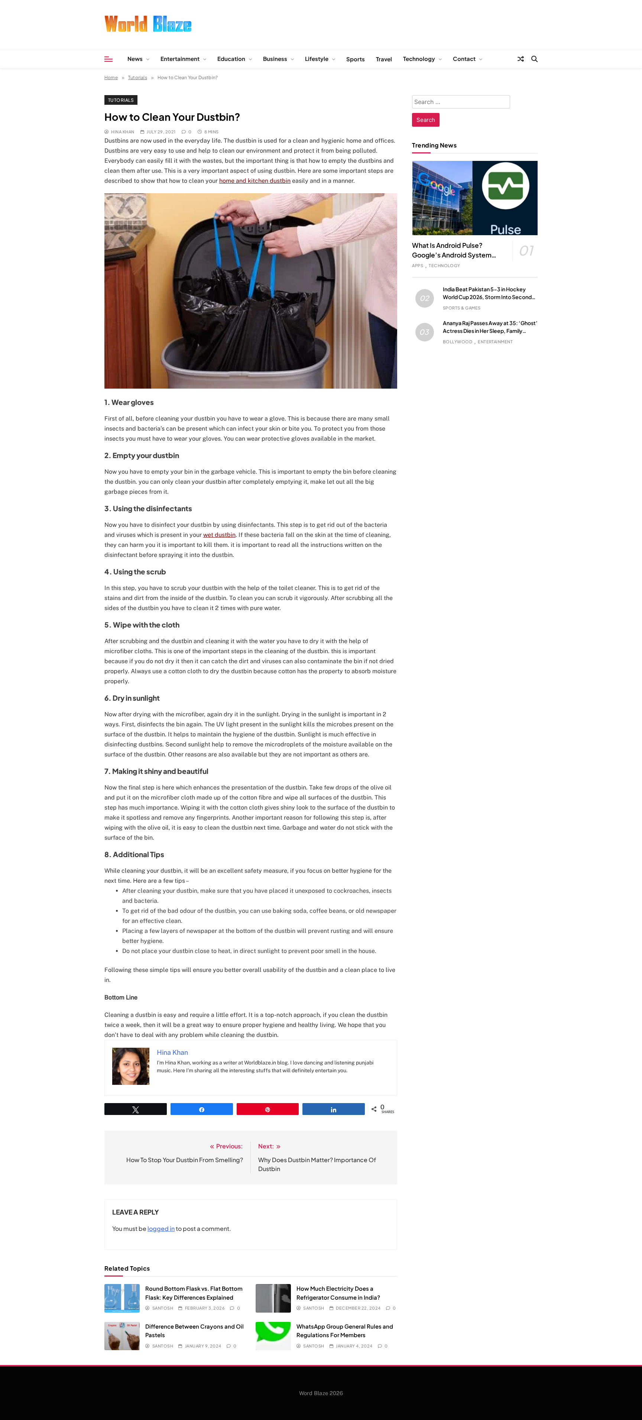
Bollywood (457, 341)
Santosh (162, 1308)
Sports (355, 58)
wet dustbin (219, 534)
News (135, 58)
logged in (161, 1228)
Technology (419, 58)
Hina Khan (122, 131)
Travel (384, 58)
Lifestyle (316, 58)
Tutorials (121, 100)
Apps (417, 265)
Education (231, 58)
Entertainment (180, 58)
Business (275, 58)
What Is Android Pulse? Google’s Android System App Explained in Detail (452, 255)
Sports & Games (462, 307)
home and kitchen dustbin (255, 180)
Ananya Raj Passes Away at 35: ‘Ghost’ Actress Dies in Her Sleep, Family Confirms (490, 331)
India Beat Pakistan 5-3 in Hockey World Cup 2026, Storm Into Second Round (487, 297)
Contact (464, 58)
